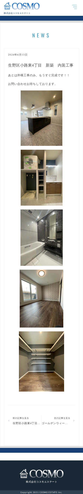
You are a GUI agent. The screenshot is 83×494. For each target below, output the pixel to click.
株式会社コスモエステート (17, 13)
